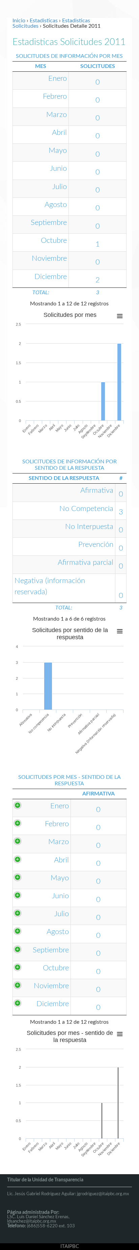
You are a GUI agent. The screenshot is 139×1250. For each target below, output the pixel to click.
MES (40, 66)
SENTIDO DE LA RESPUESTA (64, 478)
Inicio (18, 20)
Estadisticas (44, 20)
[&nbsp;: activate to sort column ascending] (41, 794)
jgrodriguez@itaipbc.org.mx (103, 1194)
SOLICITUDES (97, 66)
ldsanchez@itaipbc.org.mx (31, 1221)
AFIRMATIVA (98, 793)
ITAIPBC (69, 1246)
